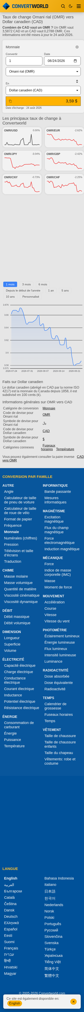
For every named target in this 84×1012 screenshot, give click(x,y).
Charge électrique (18, 672)
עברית (9, 955)
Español (10, 929)
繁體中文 (51, 976)
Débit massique (16, 617)
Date (47, 54)
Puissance (12, 740)
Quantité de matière (20, 589)
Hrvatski (10, 967)
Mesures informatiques (55, 500)
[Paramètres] (77, 47)
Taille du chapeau (58, 753)
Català (9, 897)
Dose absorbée (56, 676)
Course (50, 608)
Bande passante (57, 492)
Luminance (53, 661)
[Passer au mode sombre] (70, 6)
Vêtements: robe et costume (59, 761)
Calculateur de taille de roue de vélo (20, 511)
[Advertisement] (42, 239)
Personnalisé (30, 296)
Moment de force (58, 587)
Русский (51, 930)
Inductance (13, 695)
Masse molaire (16, 576)
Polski (49, 918)
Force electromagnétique (59, 540)
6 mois (43, 284)
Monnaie (49, 408)
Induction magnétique (62, 549)
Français (11, 948)
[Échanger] (77, 81)
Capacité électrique (19, 665)
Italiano (50, 885)
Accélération (54, 602)
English (14, 1003)
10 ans (10, 296)
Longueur (12, 638)
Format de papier (18, 519)
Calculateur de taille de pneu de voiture (20, 500)
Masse (49, 581)
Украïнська (53, 956)
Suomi (9, 942)
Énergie (10, 733)
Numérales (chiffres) (20, 538)
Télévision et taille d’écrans (18, 553)
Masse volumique (18, 583)
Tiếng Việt (52, 962)
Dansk (9, 910)
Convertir (12, 54)
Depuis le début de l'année (23, 290)
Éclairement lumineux (62, 636)
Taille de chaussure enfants (60, 744)
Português (52, 924)
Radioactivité (54, 689)
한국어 (49, 898)
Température (65, 449)
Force (49, 564)
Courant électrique (19, 689)
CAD (46, 431)
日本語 (49, 891)
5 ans (65, 290)
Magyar (10, 974)
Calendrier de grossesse (55, 706)
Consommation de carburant (19, 725)
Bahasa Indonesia (59, 878)
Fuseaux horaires (48, 447)
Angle (8, 492)
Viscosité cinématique (22, 595)
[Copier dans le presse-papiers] (10, 101)
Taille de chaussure (60, 736)
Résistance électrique (21, 708)
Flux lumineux (55, 649)
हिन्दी (7, 961)
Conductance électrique (15, 680)
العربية (9, 885)
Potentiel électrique (19, 701)
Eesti (8, 936)
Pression (11, 544)
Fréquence (13, 525)
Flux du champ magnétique (56, 530)
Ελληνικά (11, 923)
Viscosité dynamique (21, 602)
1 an (51, 290)
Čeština (10, 904)
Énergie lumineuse (59, 642)
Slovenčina (53, 937)
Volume (10, 651)
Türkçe (50, 949)
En (7, 83)
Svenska (51, 943)
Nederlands (53, 905)
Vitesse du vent (57, 621)
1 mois (10, 284)
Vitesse (50, 615)
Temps (49, 721)
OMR (46, 414)
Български (13, 891)
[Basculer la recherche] (63, 6)
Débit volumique (17, 623)
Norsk (49, 911)
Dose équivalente (58, 683)
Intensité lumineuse (60, 655)
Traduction (12, 561)
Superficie (12, 644)
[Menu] (78, 6)
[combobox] (40, 71)
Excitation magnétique (54, 519)
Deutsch (11, 916)
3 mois (26, 284)
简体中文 (51, 969)
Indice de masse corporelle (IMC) (57, 572)
